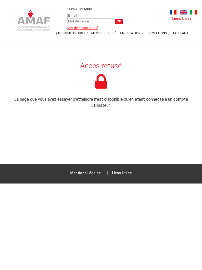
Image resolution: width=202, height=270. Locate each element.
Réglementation (126, 33)
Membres (98, 33)
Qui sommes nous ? (69, 33)
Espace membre (80, 9)
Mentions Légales (85, 173)
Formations (157, 33)
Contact (181, 33)
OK (119, 21)
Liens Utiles (182, 18)
